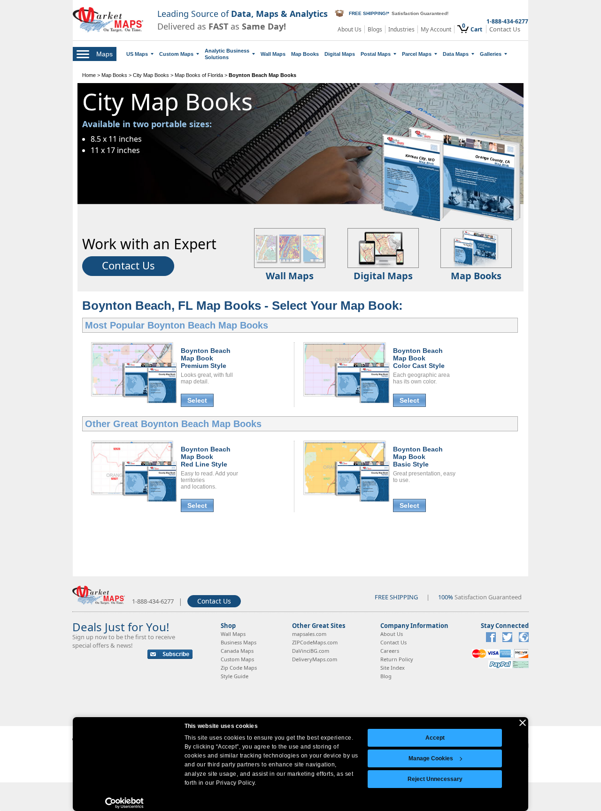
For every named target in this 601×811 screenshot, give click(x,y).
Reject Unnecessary (435, 779)
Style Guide (234, 676)
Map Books (305, 54)
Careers (389, 650)
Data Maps (456, 54)
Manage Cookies (430, 758)
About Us (350, 29)
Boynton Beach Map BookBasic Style (418, 456)
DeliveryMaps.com (314, 659)
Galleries (490, 54)
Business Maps (238, 642)
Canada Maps (237, 650)
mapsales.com (309, 633)
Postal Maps (376, 54)
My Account (436, 29)
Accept (435, 737)
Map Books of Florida (199, 75)
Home (89, 75)
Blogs (375, 29)
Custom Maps (176, 54)
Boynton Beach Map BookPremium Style (206, 358)
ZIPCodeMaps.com (315, 642)
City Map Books (151, 75)
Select (197, 400)
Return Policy (396, 659)
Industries (401, 29)
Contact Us (504, 29)
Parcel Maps (416, 54)
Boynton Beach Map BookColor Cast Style (419, 358)
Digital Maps (339, 54)
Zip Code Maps (239, 667)
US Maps (137, 54)
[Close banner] (522, 722)
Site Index (392, 667)
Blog (386, 676)
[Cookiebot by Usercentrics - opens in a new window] (125, 803)
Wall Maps (273, 54)
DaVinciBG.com (310, 650)
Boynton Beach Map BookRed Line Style (206, 456)
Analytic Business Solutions (227, 54)
